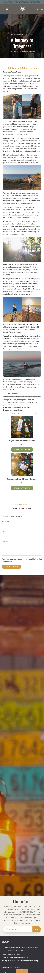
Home (11, 51)
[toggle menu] (2, 9)
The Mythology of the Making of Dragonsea (22, 67)
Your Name (5, 521)
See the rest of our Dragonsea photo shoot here (22, 414)
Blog (16, 51)
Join (37, 929)
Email (3, 531)
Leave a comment (11, 567)
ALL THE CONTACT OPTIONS (12, 951)
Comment (5, 541)
